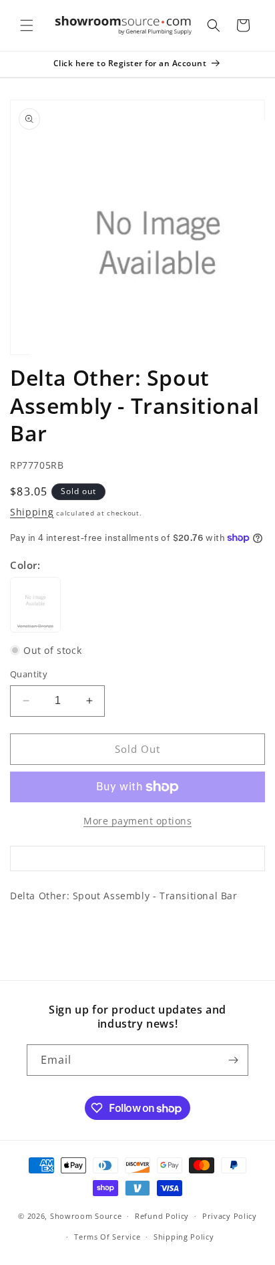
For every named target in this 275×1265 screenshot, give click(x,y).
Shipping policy (184, 1237)
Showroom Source (86, 1216)
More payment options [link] (137, 820)
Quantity (28, 674)
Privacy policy (229, 1216)
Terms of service (107, 1237)
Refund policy (162, 1216)
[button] (26, 25)
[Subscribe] (233, 1060)
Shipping (32, 511)
